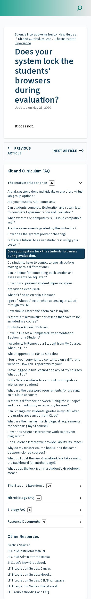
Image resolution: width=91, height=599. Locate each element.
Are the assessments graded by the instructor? (42, 228)
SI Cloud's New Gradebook (27, 562)
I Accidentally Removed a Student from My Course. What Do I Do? (44, 345)
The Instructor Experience (30, 182)
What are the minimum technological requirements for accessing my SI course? (44, 423)
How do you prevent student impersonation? (40, 283)
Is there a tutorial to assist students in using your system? (43, 242)
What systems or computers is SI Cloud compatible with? (45, 220)
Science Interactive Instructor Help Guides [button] (26, 5)
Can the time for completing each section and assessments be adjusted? (41, 275)
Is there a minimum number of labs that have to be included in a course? (44, 319)
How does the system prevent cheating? (37, 234)
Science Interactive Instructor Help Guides (45, 34)
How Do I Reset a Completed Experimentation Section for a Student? (40, 335)
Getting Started (19, 545)
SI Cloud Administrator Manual (29, 556)
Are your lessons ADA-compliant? (31, 201)
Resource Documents (26, 521)
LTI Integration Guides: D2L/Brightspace (36, 580)
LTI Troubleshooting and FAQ (28, 592)
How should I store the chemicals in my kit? (38, 311)
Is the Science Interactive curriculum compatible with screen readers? (42, 382)
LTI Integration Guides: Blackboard (32, 586)
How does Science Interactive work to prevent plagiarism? (41, 434)
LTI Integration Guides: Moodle (29, 574)
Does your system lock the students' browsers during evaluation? (44, 76)
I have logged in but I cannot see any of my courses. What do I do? (45, 372)
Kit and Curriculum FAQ (34, 38)
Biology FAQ (19, 509)
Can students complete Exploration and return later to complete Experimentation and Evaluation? (45, 210)
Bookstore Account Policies (28, 327)
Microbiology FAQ (24, 497)
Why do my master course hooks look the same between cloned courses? (42, 450)
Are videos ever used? (24, 289)
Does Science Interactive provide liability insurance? (45, 442)
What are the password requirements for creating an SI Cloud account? (44, 392)
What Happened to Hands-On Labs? (33, 353)
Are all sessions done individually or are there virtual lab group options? (45, 193)
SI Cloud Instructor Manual (26, 551)
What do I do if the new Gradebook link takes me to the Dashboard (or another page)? (45, 460)
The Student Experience (29, 485)
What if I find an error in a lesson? (31, 295)
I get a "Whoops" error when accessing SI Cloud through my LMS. (42, 303)
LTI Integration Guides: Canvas (29, 568)
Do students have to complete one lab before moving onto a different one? (41, 264)
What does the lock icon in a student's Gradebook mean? (44, 470)
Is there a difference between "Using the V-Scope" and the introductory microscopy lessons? (44, 403)
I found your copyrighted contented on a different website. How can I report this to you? (44, 362)
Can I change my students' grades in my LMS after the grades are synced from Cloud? (43, 413)
